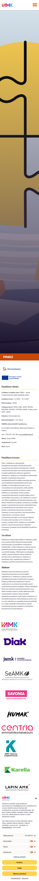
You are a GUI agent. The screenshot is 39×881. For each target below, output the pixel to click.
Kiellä (19, 868)
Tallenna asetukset (19, 874)
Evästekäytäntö (7, 827)
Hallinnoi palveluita (20, 857)
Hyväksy (19, 862)
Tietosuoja (25, 878)
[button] (36, 798)
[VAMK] (7, 6)
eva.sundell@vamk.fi (26, 434)
